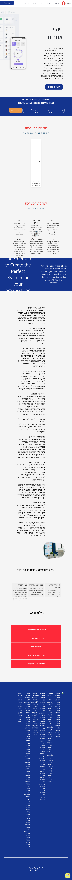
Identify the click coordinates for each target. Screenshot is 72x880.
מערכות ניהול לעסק (42, 695)
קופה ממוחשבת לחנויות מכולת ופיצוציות (50, 730)
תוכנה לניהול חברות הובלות (27, 724)
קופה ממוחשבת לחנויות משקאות (50, 739)
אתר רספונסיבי (57, 699)
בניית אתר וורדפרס (57, 704)
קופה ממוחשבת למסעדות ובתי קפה (50, 766)
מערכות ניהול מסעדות (42, 719)
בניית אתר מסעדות (57, 710)
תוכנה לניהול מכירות (27, 760)
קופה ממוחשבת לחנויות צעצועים (50, 748)
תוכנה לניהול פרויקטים (27, 829)
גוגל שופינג (20, 699)
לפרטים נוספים (54, 87)
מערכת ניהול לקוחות (42, 775)
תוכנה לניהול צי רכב (28, 835)
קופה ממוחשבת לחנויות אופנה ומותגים (50, 710)
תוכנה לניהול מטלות (27, 753)
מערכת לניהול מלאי (42, 749)
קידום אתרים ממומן (20, 710)
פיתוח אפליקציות (35, 694)
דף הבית (57, 3)
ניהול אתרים (58, 735)
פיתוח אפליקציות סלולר (35, 732)
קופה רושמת (50, 780)
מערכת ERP (27, 699)
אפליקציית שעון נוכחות (35, 706)
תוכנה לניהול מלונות (27, 766)
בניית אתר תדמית (57, 723)
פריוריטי (27, 704)
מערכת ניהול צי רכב (42, 788)
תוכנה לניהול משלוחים (27, 792)
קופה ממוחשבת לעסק (50, 775)
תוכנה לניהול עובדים (27, 822)
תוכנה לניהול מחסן (28, 747)
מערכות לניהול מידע (42, 704)
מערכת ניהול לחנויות (42, 769)
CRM (43, 700)
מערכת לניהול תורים (42, 762)
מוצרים (49, 3)
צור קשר (26, 3)
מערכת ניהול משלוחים (42, 782)
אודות (34, 3)
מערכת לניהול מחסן (42, 743)
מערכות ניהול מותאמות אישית (42, 711)
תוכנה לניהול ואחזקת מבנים (27, 716)
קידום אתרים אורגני (20, 704)
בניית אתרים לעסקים (57, 730)
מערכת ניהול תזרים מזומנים (42, 795)
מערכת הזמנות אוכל (42, 726)
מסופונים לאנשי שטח (49, 697)
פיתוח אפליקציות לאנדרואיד (35, 725)
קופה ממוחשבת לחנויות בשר (50, 720)
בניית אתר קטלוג (58, 717)
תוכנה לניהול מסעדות (27, 773)
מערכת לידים (42, 731)
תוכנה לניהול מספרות (27, 779)
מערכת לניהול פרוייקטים (42, 756)
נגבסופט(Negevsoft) (31, 702)
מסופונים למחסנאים (50, 703)
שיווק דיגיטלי (20, 720)
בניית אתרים (57, 694)
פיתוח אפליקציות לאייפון (35, 719)
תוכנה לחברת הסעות (27, 708)
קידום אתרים (20, 694)
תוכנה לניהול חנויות (28, 741)
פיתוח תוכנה (28, 694)
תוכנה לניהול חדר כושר (28, 733)
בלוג (40, 3)
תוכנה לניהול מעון (28, 786)
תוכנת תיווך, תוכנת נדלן (28, 843)
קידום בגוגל (20, 716)
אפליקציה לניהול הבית (35, 700)
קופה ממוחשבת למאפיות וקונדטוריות (50, 757)
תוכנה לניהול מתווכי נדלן (28, 808)
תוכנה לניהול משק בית (28, 800)
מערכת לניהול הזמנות (42, 736)
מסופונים (50, 693)
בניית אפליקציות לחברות (35, 713)
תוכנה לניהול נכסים (28, 816)
